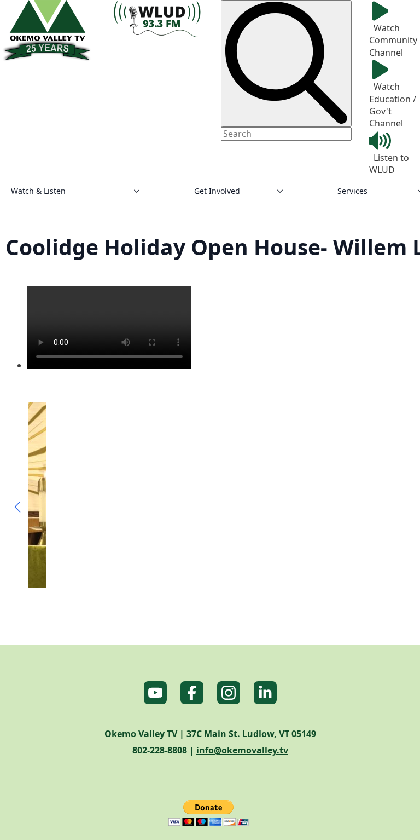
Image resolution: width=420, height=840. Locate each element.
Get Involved (217, 191)
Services (352, 191)
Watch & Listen (38, 191)
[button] (17, 507)
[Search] (286, 63)
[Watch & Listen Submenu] (140, 191)
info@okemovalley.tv (242, 750)
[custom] (155, 692)
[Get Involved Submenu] (283, 191)
